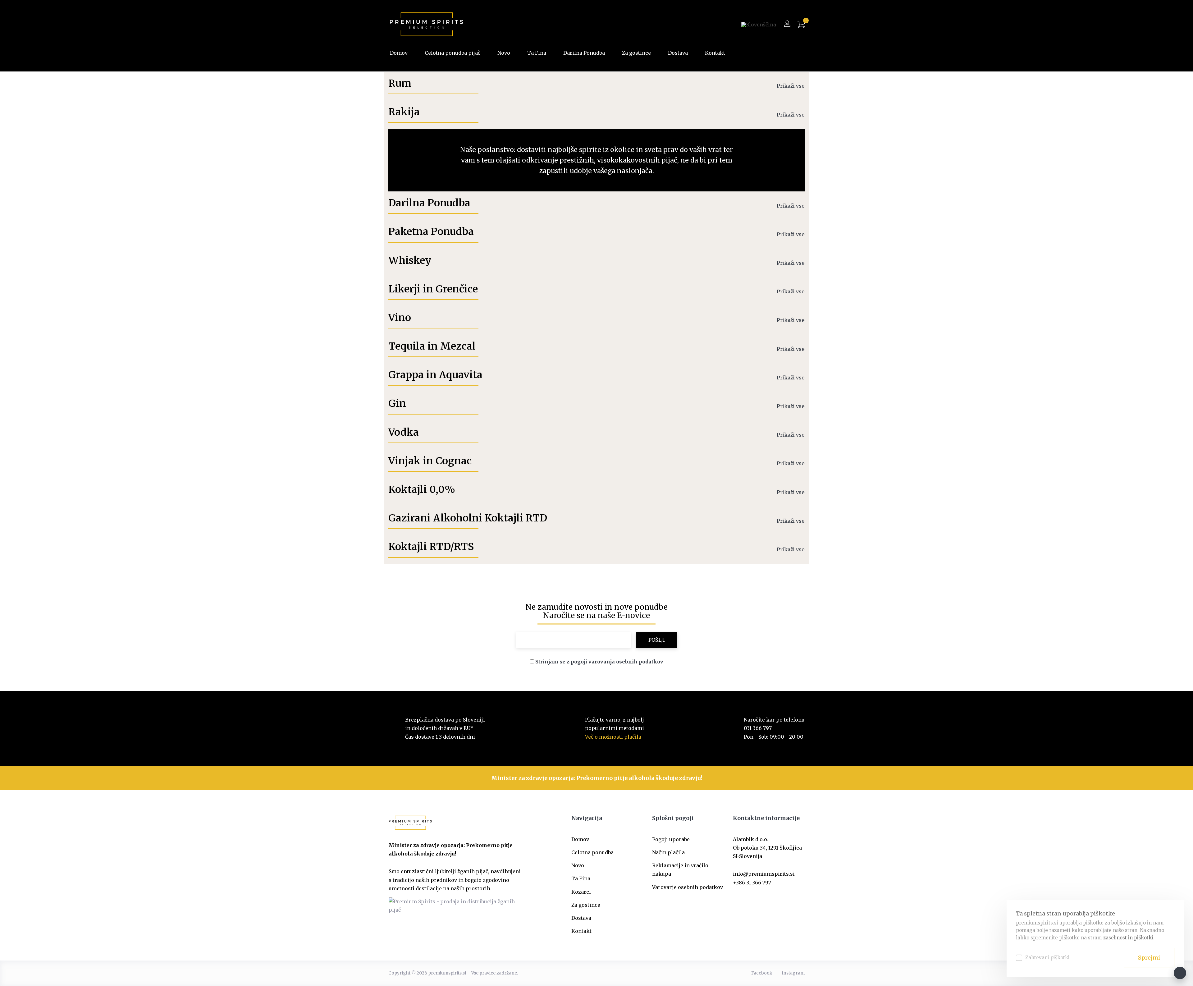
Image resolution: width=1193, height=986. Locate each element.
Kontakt (715, 53)
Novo (503, 53)
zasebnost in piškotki (1128, 938)
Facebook (761, 973)
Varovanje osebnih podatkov (687, 887)
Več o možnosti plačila (613, 737)
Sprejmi (1149, 957)
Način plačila (668, 852)
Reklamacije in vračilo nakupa (680, 869)
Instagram (793, 973)
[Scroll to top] (1180, 973)
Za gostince (636, 53)
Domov (399, 53)
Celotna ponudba (592, 852)
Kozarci (581, 892)
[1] (801, 24)
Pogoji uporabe (671, 839)
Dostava (678, 53)
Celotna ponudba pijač (452, 53)
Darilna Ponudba (584, 53)
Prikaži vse (791, 86)
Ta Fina (536, 53)
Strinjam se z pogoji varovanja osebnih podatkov (599, 661)
